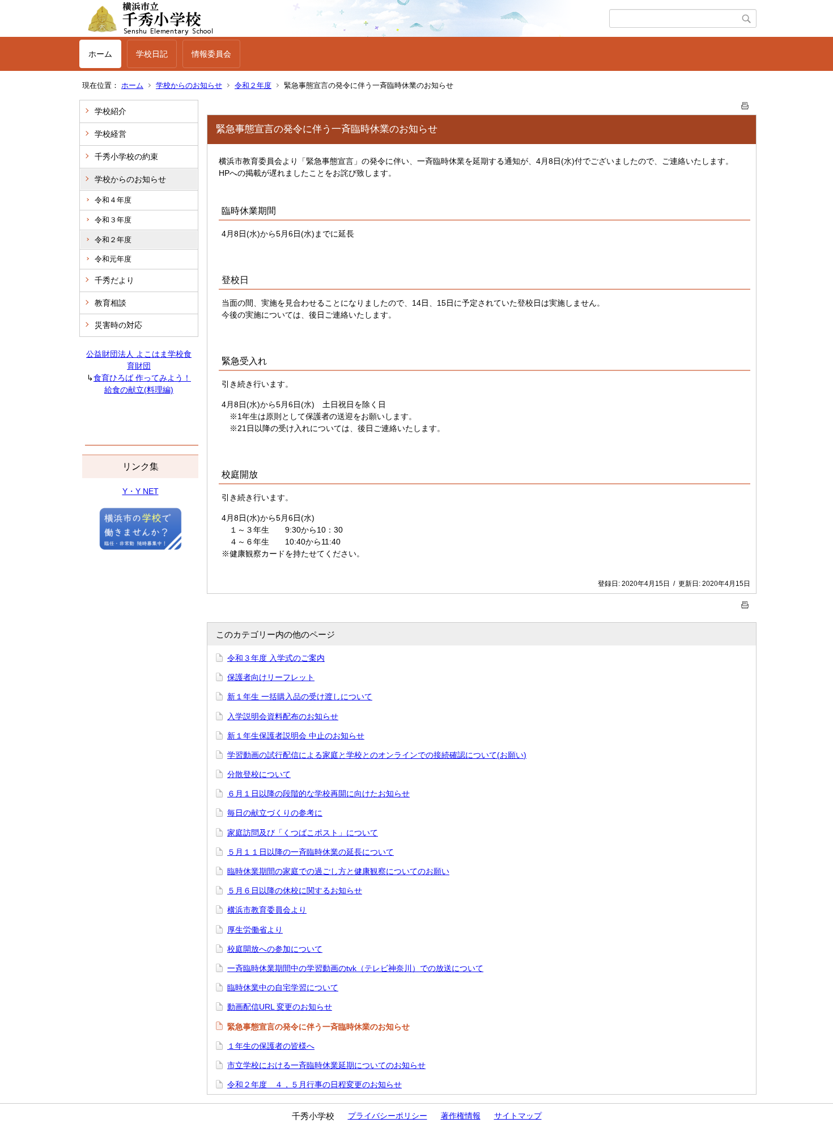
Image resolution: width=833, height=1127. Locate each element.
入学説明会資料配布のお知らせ (282, 716)
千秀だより (114, 280)
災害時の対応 (118, 325)
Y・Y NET (140, 491)
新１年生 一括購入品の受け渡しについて (299, 696)
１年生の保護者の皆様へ (270, 1045)
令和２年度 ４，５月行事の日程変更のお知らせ (314, 1084)
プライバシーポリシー (387, 1115)
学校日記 (152, 53)
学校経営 (110, 133)
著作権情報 (461, 1115)
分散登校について (259, 774)
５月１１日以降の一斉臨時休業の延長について (310, 851)
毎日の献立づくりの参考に (274, 812)
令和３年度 (113, 220)
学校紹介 (110, 111)
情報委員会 (211, 53)
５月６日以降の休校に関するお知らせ (294, 890)
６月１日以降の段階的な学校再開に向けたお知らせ (318, 793)
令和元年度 (113, 259)
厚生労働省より (255, 929)
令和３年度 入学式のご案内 (276, 657)
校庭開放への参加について (274, 948)
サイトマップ (518, 1115)
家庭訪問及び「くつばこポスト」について (302, 832)
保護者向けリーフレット (270, 677)
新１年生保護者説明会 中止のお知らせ (295, 735)
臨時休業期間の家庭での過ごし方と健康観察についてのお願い (338, 871)
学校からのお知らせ (189, 85)
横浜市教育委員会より (267, 909)
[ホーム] (344, 19)
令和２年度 (253, 85)
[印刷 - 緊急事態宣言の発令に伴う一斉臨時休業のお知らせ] (745, 103)
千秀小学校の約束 (126, 156)
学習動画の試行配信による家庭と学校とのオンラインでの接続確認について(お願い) (376, 754)
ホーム (100, 53)
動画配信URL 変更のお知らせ (279, 1006)
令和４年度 (113, 200)
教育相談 (110, 302)
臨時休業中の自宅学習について (282, 987)
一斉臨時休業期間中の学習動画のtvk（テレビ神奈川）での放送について (355, 968)
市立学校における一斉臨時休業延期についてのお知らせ (326, 1065)
